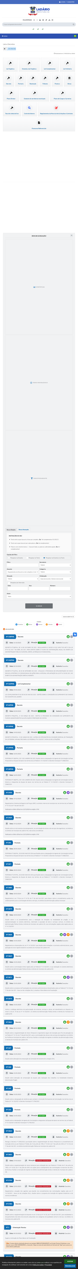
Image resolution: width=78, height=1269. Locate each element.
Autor (9, 593)
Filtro (8, 562)
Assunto (9, 569)
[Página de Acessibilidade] (52, 20)
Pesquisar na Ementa (16, 558)
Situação (9, 576)
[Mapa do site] (49, 20)
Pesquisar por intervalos (17, 582)
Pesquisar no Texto (34, 558)
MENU (5, 36)
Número (52, 585)
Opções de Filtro (12, 554)
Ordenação (43, 576)
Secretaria (43, 562)
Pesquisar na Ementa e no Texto (55, 558)
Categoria (43, 569)
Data (9, 585)
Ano (30, 585)
